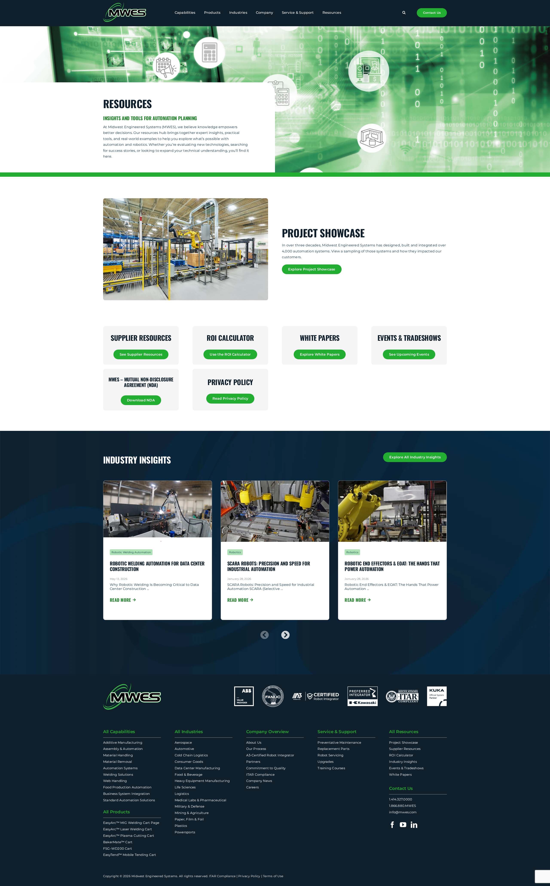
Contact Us (401, 788)
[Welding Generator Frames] (157, 482)
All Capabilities (119, 731)
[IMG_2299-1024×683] (275, 482)
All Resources (403, 731)
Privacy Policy (249, 876)
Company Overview (267, 731)
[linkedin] (414, 825)
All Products (116, 811)
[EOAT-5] (392, 482)
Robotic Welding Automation (131, 552)
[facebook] (392, 825)
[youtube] (403, 825)
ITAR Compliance (222, 876)
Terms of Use (273, 876)
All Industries (189, 731)
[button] (404, 13)
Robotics (235, 552)
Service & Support (337, 731)
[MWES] (124, 4)
